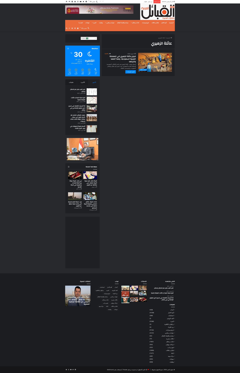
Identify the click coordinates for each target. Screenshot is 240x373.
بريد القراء (171, 327)
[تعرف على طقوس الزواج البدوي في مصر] (134, 299)
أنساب (172, 310)
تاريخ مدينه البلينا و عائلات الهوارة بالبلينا (78, 98)
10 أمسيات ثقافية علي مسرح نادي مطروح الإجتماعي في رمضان (77, 108)
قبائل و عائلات (155, 22)
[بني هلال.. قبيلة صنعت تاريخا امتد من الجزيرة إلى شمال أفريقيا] (143, 288)
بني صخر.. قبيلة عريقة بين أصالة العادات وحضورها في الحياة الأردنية (135, 1)
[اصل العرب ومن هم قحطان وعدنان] (92, 91)
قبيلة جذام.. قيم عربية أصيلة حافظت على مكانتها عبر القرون (91, 183)
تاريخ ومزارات (145, 22)
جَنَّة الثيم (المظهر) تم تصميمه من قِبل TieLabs (135, 369)
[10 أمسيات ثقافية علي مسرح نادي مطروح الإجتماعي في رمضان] (92, 108)
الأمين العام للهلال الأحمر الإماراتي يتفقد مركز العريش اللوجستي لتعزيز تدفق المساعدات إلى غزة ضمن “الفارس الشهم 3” (79, 299)
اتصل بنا (81, 22)
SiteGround (110, 369)
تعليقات (71, 82)
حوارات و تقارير (110, 22)
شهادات (87, 22)
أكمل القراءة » (130, 72)
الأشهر (94, 82)
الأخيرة (83, 82)
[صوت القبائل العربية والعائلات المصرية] (157, 12)
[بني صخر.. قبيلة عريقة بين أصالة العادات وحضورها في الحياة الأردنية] (75, 175)
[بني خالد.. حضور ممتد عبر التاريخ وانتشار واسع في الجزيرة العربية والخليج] (125, 293)
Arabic (83, 38)
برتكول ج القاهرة (169, 324)
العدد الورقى (170, 318)
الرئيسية (171, 22)
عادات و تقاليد (135, 22)
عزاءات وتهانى (170, 344)
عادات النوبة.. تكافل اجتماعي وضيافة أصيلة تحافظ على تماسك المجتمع (90, 205)
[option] (77, 296)
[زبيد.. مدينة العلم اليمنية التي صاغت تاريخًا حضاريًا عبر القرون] (75, 196)
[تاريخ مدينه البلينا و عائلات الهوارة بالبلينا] (92, 100)
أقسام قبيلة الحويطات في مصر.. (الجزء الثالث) (77, 127)
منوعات (172, 359)
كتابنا (172, 353)
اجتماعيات (171, 315)
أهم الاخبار (164, 22)
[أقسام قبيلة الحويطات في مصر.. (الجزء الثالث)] (92, 128)
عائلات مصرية (170, 339)
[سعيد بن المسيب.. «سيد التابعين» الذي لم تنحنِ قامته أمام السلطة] (125, 300)
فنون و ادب (171, 347)
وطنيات (101, 22)
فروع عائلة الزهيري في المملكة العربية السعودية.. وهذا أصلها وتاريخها (123, 59)
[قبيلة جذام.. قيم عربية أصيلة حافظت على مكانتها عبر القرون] (90, 175)
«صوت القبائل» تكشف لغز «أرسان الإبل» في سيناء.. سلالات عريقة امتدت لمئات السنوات (77, 118)
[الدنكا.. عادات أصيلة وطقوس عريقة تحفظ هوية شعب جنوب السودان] (125, 288)
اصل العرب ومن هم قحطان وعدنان (77, 90)
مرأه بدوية (171, 356)
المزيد (94, 22)
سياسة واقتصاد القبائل (122, 22)
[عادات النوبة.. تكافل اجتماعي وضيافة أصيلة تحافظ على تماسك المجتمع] (90, 196)
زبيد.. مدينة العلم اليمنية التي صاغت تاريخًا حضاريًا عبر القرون (75, 204)
